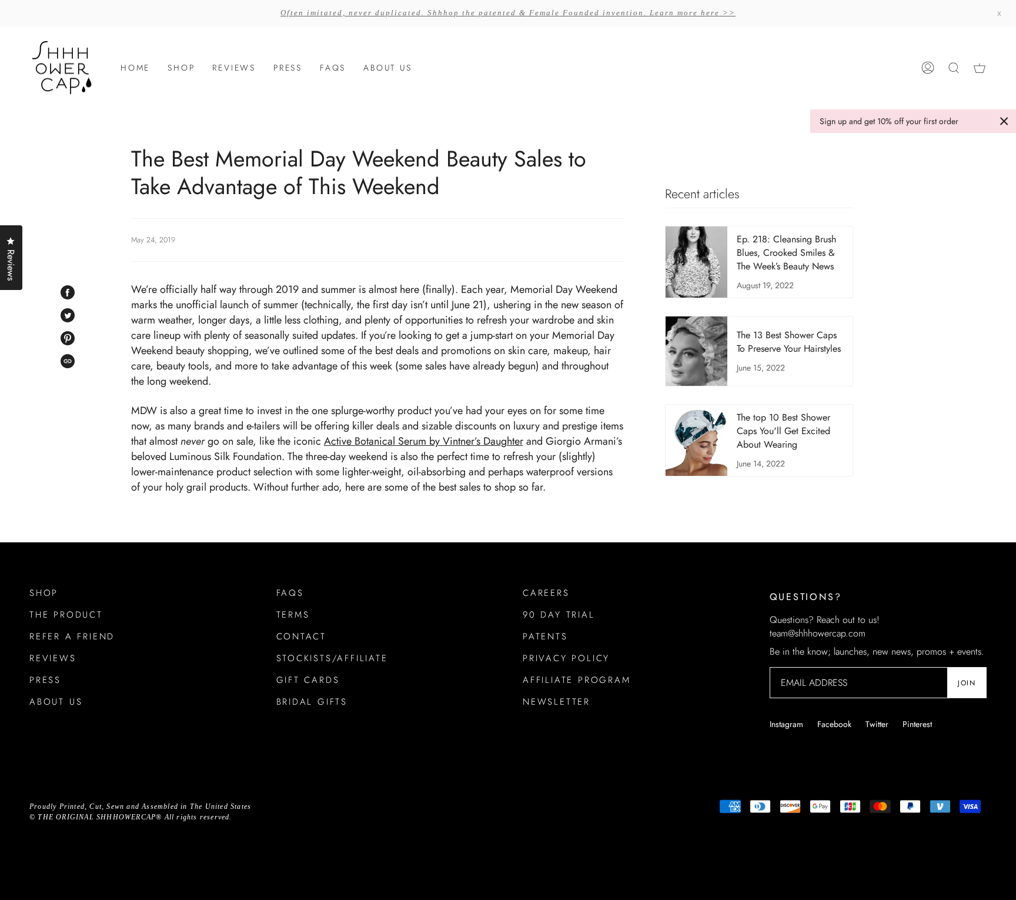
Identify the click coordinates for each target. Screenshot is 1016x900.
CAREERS (546, 592)
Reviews (52, 658)
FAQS (290, 592)
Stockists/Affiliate (332, 658)
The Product (66, 614)
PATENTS (545, 636)
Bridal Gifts (312, 701)
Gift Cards (308, 680)
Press (45, 680)
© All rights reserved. (130, 817)
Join (966, 683)
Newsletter (556, 701)
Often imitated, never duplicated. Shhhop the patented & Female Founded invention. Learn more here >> (508, 12)
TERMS (293, 614)
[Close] (1004, 121)
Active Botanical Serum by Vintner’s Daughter (423, 441)
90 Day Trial (559, 614)
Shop (43, 592)
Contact (301, 636)
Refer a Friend (72, 636)
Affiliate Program (577, 680)
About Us (55, 701)
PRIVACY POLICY (566, 658)
